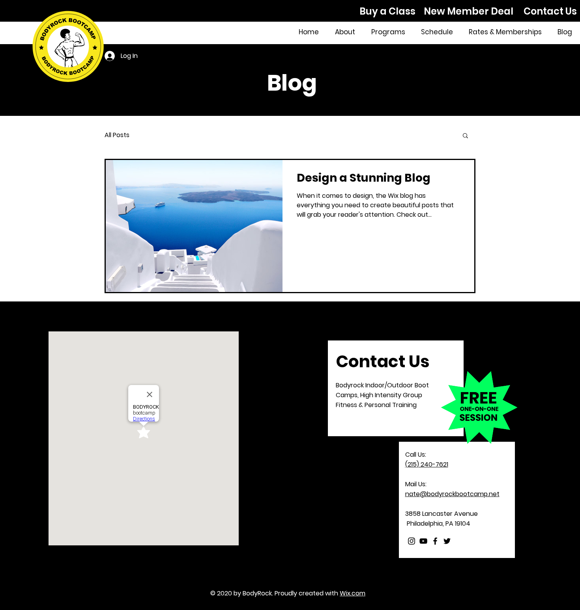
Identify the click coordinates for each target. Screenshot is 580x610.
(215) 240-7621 (426, 464)
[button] (465, 136)
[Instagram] (411, 541)
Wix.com (352, 593)
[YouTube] (423, 541)
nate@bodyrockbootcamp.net (452, 493)
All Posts (117, 135)
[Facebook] (435, 541)
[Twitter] (447, 541)
